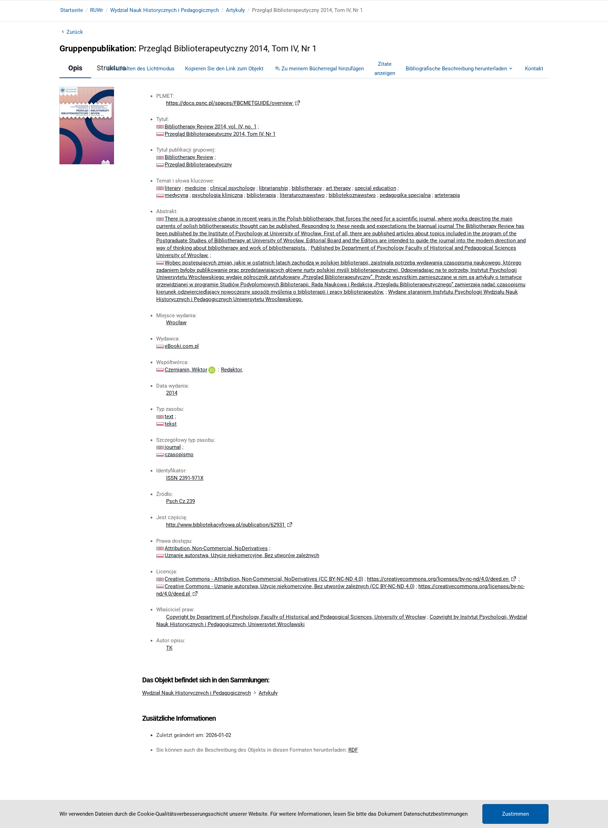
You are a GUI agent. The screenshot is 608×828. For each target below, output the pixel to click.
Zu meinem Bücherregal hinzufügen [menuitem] (322, 68)
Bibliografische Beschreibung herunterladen (456, 68)
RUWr (96, 10)
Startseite (71, 10)
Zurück (74, 32)
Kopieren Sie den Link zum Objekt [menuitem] (224, 68)
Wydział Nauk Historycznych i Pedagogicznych (164, 10)
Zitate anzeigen (384, 68)
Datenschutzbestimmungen (436, 814)
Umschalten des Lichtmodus (141, 68)
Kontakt (534, 68)
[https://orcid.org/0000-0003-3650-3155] (211, 370)
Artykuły (235, 10)
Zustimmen (515, 814)
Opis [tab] (75, 68)
